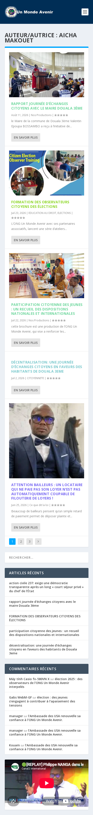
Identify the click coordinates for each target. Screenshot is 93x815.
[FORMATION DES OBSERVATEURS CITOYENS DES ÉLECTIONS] (46, 173)
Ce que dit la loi (38, 505)
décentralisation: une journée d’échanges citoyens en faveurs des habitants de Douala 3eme (46, 367)
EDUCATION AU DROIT (42, 213)
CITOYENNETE (35, 378)
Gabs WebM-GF (20, 697)
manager (16, 716)
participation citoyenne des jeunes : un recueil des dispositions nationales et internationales (47, 309)
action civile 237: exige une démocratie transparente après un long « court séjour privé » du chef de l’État (46, 587)
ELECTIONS (64, 213)
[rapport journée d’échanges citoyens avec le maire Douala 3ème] (46, 74)
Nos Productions (41, 115)
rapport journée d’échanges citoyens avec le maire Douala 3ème (47, 106)
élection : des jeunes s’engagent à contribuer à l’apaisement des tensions (42, 701)
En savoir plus (26, 137)
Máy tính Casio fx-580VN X (29, 679)
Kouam (14, 745)
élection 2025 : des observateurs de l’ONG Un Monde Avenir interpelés (45, 683)
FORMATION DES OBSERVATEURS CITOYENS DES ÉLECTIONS (40, 204)
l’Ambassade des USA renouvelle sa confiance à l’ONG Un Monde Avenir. (45, 718)
